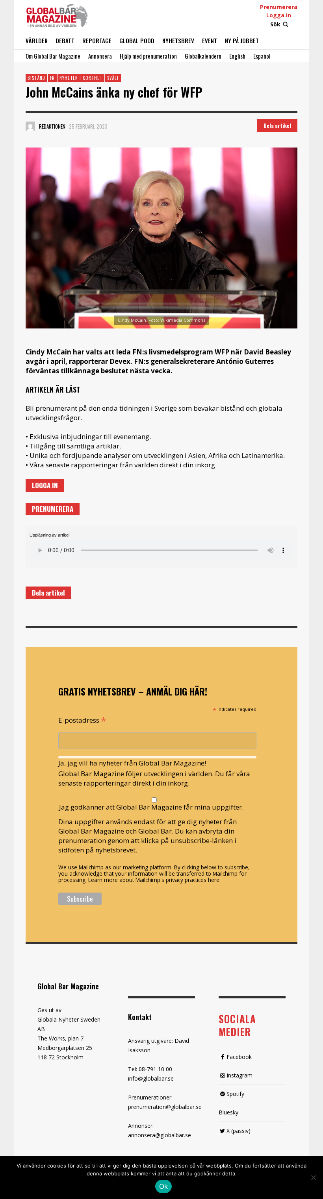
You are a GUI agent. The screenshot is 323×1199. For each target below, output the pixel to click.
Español (261, 56)
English (237, 56)
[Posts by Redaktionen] (30, 126)
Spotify (235, 1094)
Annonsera (100, 56)
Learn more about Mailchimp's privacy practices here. (154, 880)
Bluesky (228, 1112)
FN (52, 78)
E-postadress (82, 719)
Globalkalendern (203, 56)
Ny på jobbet (242, 40)
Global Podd (136, 40)
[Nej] (313, 1178)
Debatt (65, 40)
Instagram (239, 1075)
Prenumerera (278, 7)
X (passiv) (238, 1130)
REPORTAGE (96, 40)
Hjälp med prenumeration (148, 56)
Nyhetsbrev (178, 40)
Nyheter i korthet (80, 78)
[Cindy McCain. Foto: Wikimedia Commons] (161, 238)
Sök (275, 24)
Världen (37, 40)
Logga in (278, 15)
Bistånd (36, 78)
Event (209, 40)
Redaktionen (52, 126)
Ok (163, 1186)
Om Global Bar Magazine (53, 56)
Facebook (239, 1057)
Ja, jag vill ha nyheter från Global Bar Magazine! (132, 762)
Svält (113, 78)
